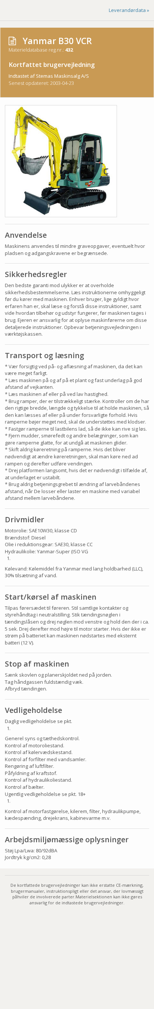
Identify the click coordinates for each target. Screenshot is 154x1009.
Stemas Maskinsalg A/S (62, 76)
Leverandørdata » (129, 10)
